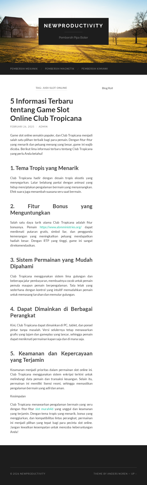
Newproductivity (73, 26)
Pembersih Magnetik (59, 68)
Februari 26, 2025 (22, 126)
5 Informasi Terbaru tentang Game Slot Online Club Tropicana (46, 109)
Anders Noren (117, 473)
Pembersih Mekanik (24, 68)
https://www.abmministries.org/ (61, 227)
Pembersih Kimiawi (95, 68)
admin (43, 126)
